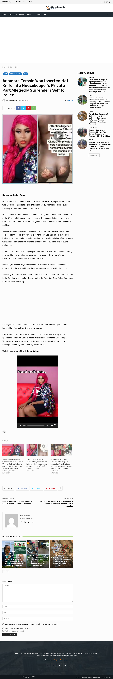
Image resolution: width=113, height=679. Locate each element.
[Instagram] (104, 2)
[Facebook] (101, 2)
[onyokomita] (4, 100)
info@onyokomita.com (60, 660)
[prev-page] (3, 571)
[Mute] (52, 425)
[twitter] (29, 522)
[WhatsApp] (33, 108)
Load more (93, 155)
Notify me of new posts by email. (14, 631)
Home (4, 67)
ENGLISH (10, 67)
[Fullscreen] (55, 425)
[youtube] (32, 522)
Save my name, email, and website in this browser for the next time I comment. (31, 624)
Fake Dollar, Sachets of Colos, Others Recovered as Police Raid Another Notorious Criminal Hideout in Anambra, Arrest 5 (61, 561)
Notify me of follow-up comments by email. (17, 628)
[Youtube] (109, 2)
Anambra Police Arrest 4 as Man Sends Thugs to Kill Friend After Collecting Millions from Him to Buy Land (100, 146)
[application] (37, 391)
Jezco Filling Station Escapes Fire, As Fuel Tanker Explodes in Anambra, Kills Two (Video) (99, 133)
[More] (60, 488)
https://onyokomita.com (27, 518)
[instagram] (25, 522)
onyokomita (12, 100)
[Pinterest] (28, 108)
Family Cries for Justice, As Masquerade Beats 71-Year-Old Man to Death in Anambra (56, 503)
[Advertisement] (56, 40)
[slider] (35, 425)
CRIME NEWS (93, 127)
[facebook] (21, 522)
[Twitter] (107, 2)
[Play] (20, 425)
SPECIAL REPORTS (15, 74)
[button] (108, 14)
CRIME (16, 67)
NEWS (25, 74)
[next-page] (7, 571)
